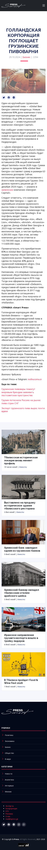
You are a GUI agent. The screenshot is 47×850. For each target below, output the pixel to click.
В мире (8, 759)
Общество (9, 753)
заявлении (7, 189)
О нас (8, 816)
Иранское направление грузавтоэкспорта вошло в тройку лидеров (21, 638)
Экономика (9, 741)
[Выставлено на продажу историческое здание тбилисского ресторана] (23, 486)
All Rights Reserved (27, 839)
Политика (9, 735)
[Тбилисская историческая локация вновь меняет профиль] (23, 441)
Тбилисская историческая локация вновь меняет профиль (21, 460)
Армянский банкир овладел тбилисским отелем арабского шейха (21, 592)
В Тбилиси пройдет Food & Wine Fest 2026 (21, 682)
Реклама (9, 814)
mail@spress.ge (12, 819)
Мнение (8, 791)
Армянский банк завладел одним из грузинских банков (22, 549)
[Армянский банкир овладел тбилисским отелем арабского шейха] (23, 574)
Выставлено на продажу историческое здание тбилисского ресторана (19, 505)
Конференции (11, 808)
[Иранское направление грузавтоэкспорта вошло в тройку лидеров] (23, 619)
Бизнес (26, 57)
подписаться (34, 379)
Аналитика (9, 780)
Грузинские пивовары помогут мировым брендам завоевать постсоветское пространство (18, 392)
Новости (23, 467)
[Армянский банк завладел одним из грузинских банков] (23, 532)
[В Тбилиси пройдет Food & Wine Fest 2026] (23, 664)
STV (7, 811)
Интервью (9, 785)
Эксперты (10, 806)
